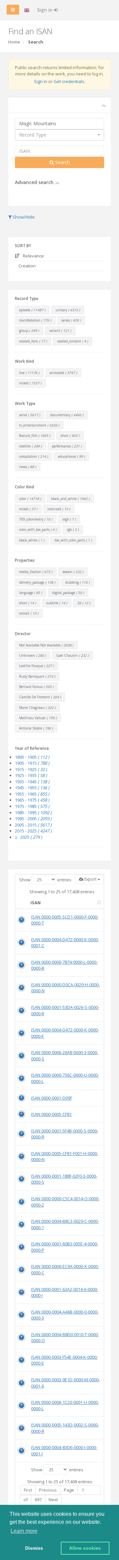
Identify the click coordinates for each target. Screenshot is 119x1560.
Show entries (45, 880)
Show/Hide (23, 217)
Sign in (45, 10)
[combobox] (59, 135)
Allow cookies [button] (85, 1548)
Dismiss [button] (34, 1548)
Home (14, 42)
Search (62, 162)
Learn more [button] (24, 1531)
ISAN (35, 903)
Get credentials (69, 81)
